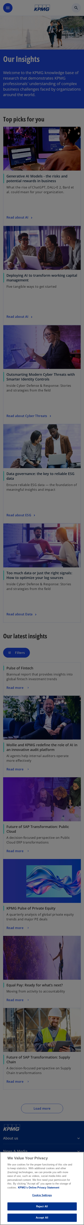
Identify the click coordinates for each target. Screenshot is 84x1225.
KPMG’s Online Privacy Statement (38, 1187)
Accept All (42, 1217)
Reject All (42, 1206)
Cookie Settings (42, 1195)
